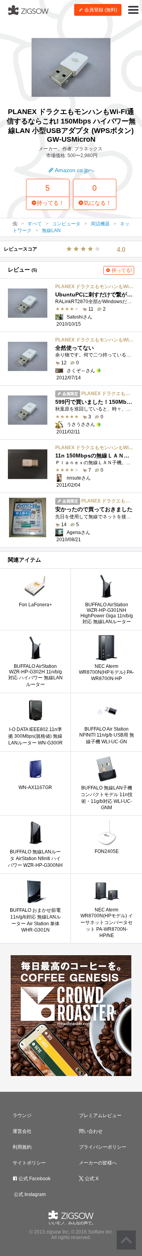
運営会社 (22, 1131)
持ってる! (121, 270)
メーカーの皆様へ (98, 1163)
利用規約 (22, 1147)
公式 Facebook (33, 1178)
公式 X (91, 1178)
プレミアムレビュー (100, 1115)
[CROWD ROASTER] (71, 1015)
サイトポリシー (29, 1163)
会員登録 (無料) (100, 10)
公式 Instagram (29, 1194)
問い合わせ (91, 1131)
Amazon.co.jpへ (74, 170)
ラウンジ (22, 1115)
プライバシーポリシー (102, 1147)
